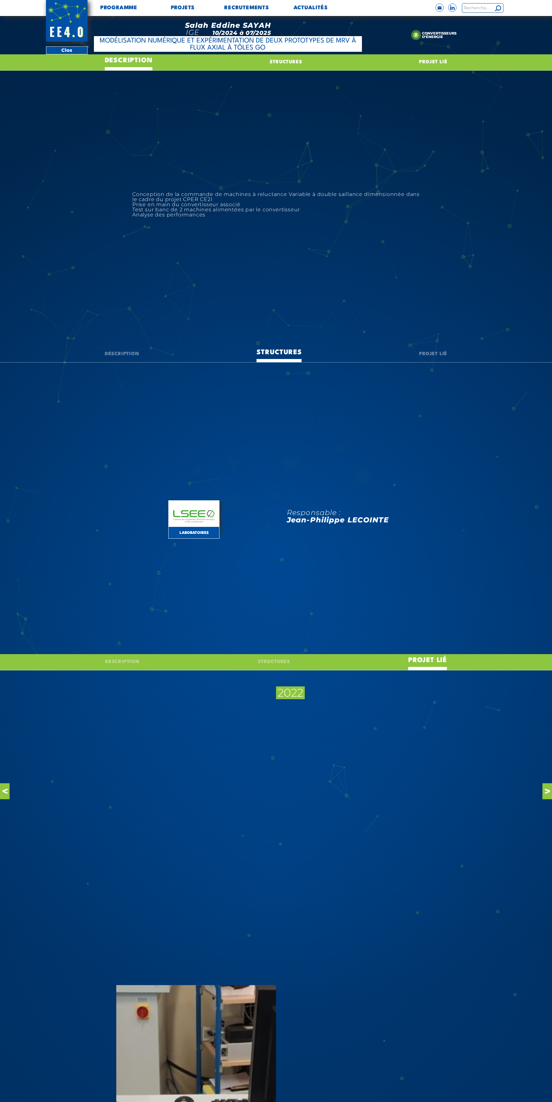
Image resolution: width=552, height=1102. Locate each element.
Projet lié (433, 62)
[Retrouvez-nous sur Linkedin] (452, 8)
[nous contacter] (439, 8)
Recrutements (246, 8)
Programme (118, 8)
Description (129, 60)
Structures (286, 62)
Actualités (311, 8)
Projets (183, 8)
